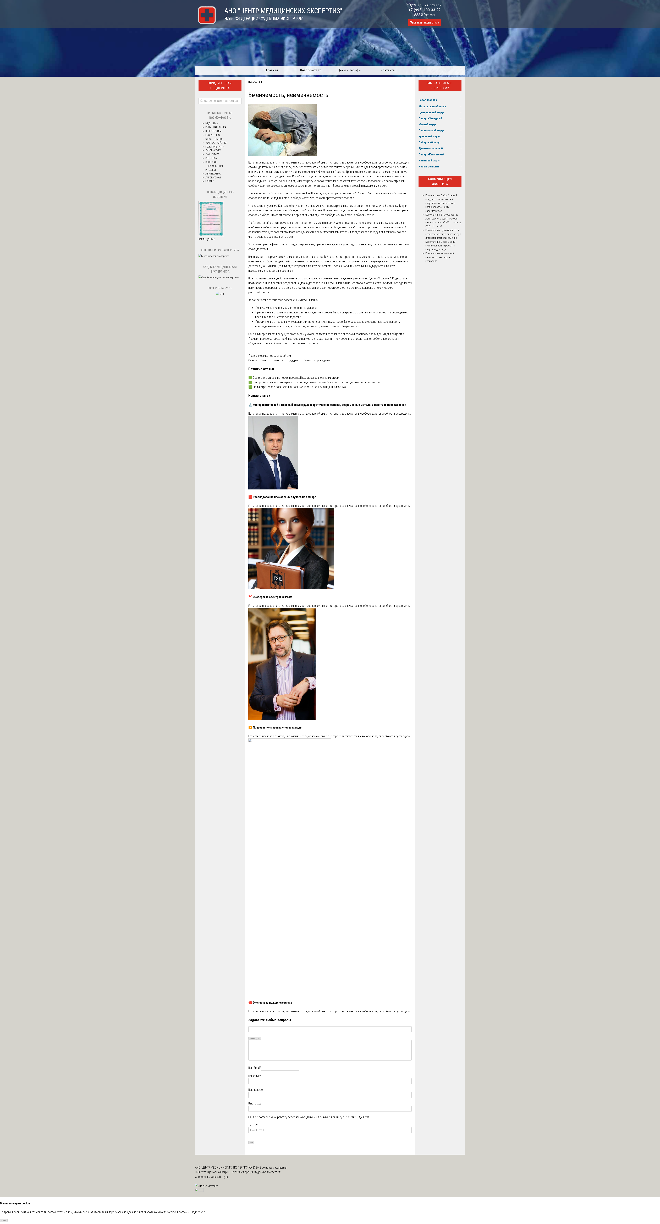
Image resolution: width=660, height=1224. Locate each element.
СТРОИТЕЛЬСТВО (214, 138)
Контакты (388, 70)
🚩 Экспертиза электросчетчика (270, 597)
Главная (272, 70)
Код (259, 1038)
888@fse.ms (424, 15)
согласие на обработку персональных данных (287, 1117)
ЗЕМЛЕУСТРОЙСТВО (216, 142)
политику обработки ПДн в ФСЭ (351, 1117)
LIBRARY (209, 181)
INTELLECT (210, 169)
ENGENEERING (212, 135)
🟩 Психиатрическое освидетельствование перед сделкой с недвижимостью (297, 387)
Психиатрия (255, 81)
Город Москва (428, 100)
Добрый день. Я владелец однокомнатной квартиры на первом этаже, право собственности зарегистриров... (441, 203)
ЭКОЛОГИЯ (211, 162)
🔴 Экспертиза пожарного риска (270, 1002)
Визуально (252, 1038)
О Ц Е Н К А (211, 158)
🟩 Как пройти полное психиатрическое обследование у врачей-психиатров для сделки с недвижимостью (314, 382)
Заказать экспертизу (424, 22)
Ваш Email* (254, 1067)
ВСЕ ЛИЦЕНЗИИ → (208, 239)
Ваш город (254, 1103)
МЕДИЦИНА (211, 123)
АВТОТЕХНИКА (213, 173)
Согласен (4, 1220)
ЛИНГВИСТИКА (213, 150)
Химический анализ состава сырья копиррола (439, 257)
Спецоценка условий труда (212, 1176)
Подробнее (198, 1212)
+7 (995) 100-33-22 (425, 10)
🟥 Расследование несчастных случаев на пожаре (282, 497)
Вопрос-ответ (310, 70)
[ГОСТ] (220, 294)
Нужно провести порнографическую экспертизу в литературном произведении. (443, 234)
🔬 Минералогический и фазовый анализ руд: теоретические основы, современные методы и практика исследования (327, 405)
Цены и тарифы (349, 70)
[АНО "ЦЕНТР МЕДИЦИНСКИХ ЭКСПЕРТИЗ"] (205, 23)
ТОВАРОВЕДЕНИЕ (214, 165)
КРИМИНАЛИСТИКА (215, 127)
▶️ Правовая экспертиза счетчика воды (275, 727)
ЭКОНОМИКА (212, 154)
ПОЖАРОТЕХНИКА (214, 146)
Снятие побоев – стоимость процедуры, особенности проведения (289, 360)
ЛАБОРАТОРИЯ (213, 177)
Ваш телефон (256, 1089)
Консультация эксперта (440, 181)
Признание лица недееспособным (269, 355)
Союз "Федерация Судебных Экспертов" (256, 1172)
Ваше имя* (254, 1076)
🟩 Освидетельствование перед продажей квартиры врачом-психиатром (293, 377)
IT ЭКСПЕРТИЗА (213, 131)
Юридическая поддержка (220, 85)
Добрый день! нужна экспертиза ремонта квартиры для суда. (440, 245)
